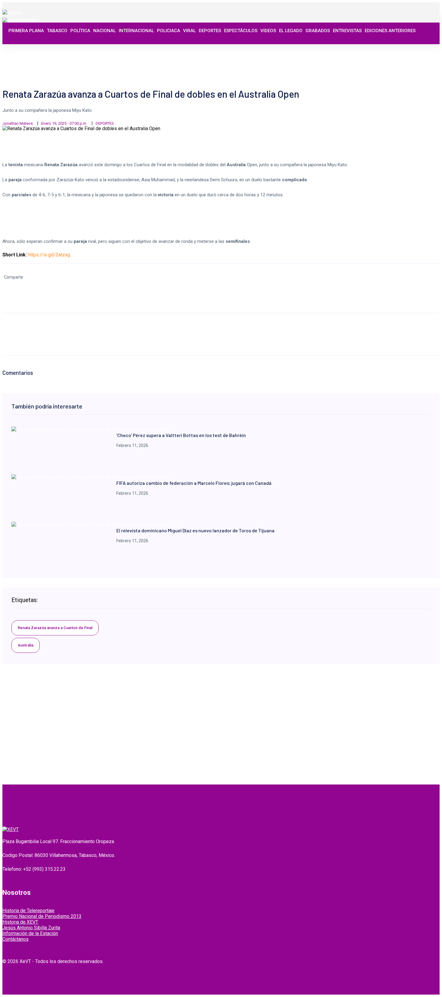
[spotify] (12, 12)
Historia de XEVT (20, 922)
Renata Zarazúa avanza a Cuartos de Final (55, 627)
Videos (268, 30)
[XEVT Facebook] (400, 49)
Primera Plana (26, 30)
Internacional (136, 30)
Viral (189, 30)
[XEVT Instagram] (413, 49)
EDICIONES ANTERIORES (390, 30)
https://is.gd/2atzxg (49, 255)
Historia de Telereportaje (28, 910)
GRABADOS (317, 30)
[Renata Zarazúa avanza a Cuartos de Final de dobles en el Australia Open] (90, 429)
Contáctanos (15, 939)
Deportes (210, 30)
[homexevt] (10, 829)
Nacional (104, 30)
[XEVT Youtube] (420, 49)
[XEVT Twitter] (407, 49)
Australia (25, 645)
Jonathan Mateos (17, 123)
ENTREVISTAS (347, 30)
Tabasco (57, 30)
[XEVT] (19, 20)
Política (80, 30)
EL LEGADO (290, 30)
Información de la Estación (30, 933)
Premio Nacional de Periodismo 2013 (41, 916)
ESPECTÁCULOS (240, 30)
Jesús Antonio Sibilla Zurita (31, 928)
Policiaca (168, 30)
